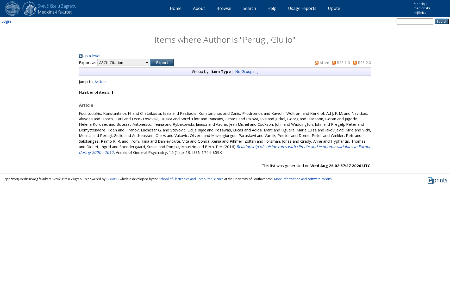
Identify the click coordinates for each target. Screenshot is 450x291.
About (199, 8)
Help (272, 8)
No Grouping (246, 71)
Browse (223, 8)
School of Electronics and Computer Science (191, 179)
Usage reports (302, 8)
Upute (334, 8)
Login (6, 21)
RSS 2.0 (364, 62)
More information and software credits (303, 179)
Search (249, 8)
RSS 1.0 (343, 62)
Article (100, 81)
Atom (324, 62)
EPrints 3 (112, 179)
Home (176, 8)
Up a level (91, 55)
